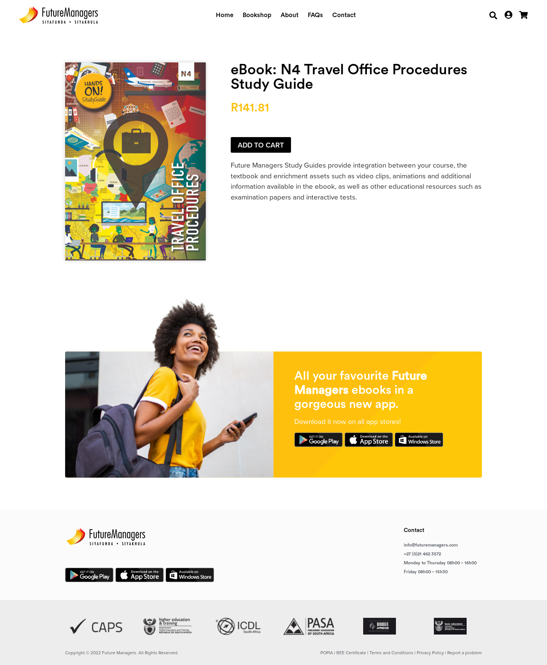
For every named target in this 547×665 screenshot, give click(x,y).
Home (224, 15)
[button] (493, 15)
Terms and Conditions (391, 652)
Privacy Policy (430, 652)
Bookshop (257, 15)
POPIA (326, 652)
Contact (344, 15)
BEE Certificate (351, 652)
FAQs (315, 15)
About (289, 15)
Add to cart (261, 145)
